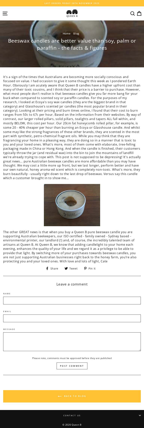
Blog (76, 33)
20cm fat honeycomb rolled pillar (88, 123)
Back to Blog (74, 396)
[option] (72, 3)
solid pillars (64, 119)
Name (7, 293)
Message (9, 329)
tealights (81, 119)
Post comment (72, 365)
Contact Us (72, 415)
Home (67, 33)
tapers (101, 119)
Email (7, 311)
